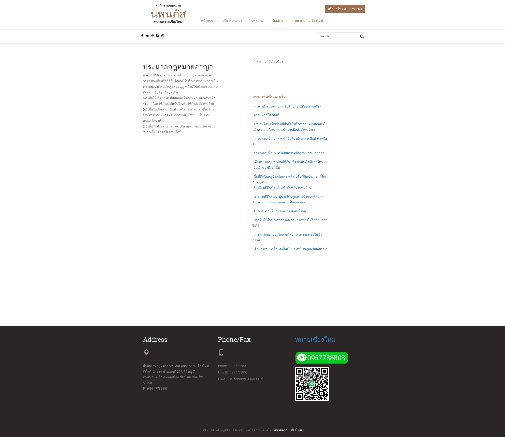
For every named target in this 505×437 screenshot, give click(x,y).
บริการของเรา (232, 20)
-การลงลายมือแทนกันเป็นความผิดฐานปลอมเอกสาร (288, 153)
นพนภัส (168, 13)
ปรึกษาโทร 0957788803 (345, 9)
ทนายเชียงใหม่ (315, 339)
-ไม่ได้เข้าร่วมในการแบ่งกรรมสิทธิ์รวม (279, 211)
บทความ (257, 20)
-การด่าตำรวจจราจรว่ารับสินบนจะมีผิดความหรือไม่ (288, 106)
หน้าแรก (207, 20)
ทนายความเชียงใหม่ (309, 20)
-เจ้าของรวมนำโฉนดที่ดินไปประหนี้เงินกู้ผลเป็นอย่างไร (289, 249)
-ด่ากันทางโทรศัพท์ (265, 115)
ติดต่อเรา (279, 20)
